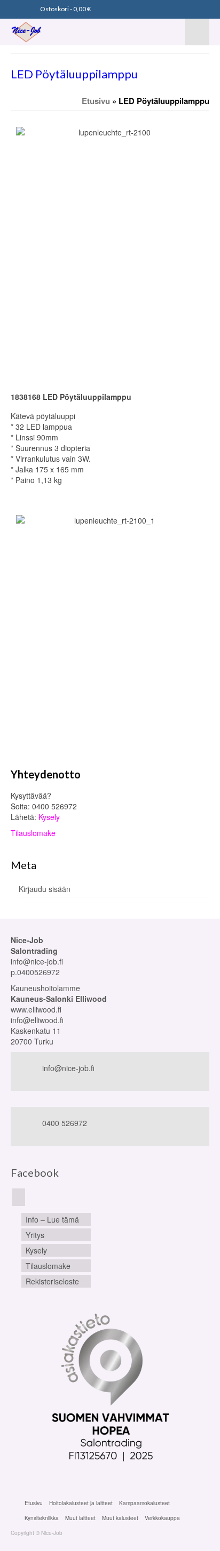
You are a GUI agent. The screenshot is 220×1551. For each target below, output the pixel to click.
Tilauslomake (33, 832)
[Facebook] (18, 1197)
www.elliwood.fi (36, 1009)
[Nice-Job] (49, 32)
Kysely (49, 816)
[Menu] (197, 32)
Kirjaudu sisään (44, 888)
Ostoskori (65, 9)
